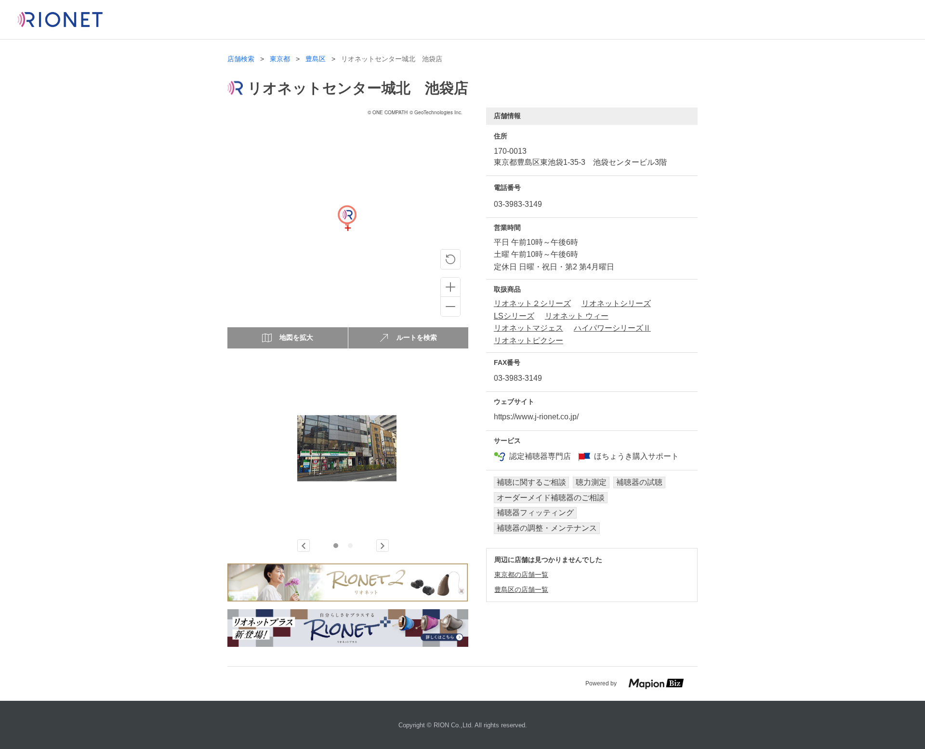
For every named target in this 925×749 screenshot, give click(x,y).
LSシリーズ (514, 316)
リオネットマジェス (528, 328)
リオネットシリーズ (616, 303)
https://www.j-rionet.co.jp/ (536, 417)
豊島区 (315, 59)
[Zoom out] (450, 306)
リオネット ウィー (576, 316)
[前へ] (303, 546)
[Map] (346, 227)
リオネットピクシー (528, 340)
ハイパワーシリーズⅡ (612, 328)
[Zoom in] (450, 287)
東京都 (280, 59)
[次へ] (382, 546)
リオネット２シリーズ (532, 303)
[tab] (335, 545)
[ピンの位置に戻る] (450, 259)
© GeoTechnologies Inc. (436, 112)
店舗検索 (240, 59)
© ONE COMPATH (388, 112)
